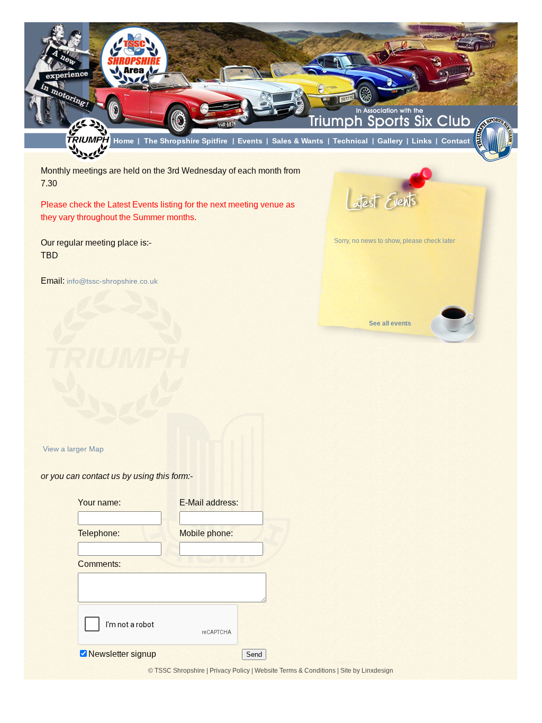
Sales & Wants (297, 141)
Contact (455, 141)
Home (123, 141)
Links (422, 141)
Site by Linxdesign (366, 670)
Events (250, 141)
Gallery (390, 141)
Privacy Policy (230, 670)
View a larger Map (73, 449)
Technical (350, 141)
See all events (390, 323)
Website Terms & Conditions (295, 670)
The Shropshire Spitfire (186, 141)
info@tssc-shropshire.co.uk (112, 281)
